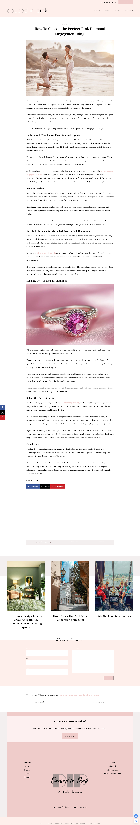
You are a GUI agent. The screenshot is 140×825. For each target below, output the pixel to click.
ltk (81, 807)
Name (28, 649)
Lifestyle (127, 10)
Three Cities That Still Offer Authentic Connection (70, 618)
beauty (27, 769)
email (85, 807)
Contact (50, 823)
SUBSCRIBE (70, 736)
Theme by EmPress (94, 823)
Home (117, 10)
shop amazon (112, 769)
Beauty (108, 10)
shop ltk (112, 766)
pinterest (74, 807)
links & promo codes (112, 773)
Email (28, 658)
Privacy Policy (69, 823)
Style (96, 10)
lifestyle (27, 777)
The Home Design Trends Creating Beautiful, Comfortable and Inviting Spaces (26, 621)
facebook (66, 807)
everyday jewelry (71, 402)
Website (28, 668)
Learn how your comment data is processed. (79, 695)
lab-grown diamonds (46, 253)
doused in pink (27, 10)
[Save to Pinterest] (2, 417)
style (27, 766)
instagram (57, 807)
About (42, 823)
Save (46, 542)
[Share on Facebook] (2, 407)
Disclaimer (58, 823)
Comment (75, 24)
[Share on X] (2, 412)
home (27, 773)
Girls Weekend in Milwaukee (114, 616)
